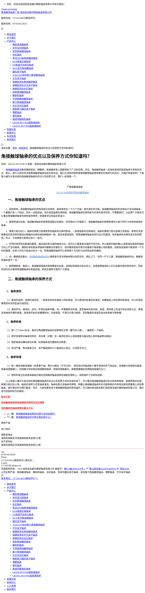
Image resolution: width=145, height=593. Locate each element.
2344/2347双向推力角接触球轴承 (28, 75)
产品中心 (11, 41)
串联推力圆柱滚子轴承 (23, 109)
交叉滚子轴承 (19, 78)
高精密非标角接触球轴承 (24, 82)
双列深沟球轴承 (20, 48)
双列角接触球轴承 (21, 51)
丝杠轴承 (17, 55)
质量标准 (11, 129)
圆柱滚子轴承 (19, 72)
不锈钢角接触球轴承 (22, 99)
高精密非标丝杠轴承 (22, 89)
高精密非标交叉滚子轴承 (24, 85)
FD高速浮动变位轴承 (23, 65)
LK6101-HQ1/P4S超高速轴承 (26, 126)
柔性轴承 (17, 116)
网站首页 (11, 34)
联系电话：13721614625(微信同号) (18, 478)
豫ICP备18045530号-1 (74, 469)
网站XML (125, 469)
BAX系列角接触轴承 (22, 68)
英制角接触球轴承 (21, 92)
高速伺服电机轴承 (21, 119)
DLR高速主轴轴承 (21, 61)
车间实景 (11, 136)
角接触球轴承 (12, 169)
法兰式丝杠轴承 (20, 105)
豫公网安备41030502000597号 (104, 469)
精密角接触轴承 (20, 44)
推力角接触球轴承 (21, 102)
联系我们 (11, 139)
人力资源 (11, 586)
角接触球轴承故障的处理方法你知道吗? (35, 414)
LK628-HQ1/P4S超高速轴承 (26, 122)
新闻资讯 (23, 148)
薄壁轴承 (17, 112)
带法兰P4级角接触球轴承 (25, 58)
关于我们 (11, 38)
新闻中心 (11, 133)
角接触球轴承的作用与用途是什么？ (34, 417)
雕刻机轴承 (18, 95)
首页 (14, 148)
